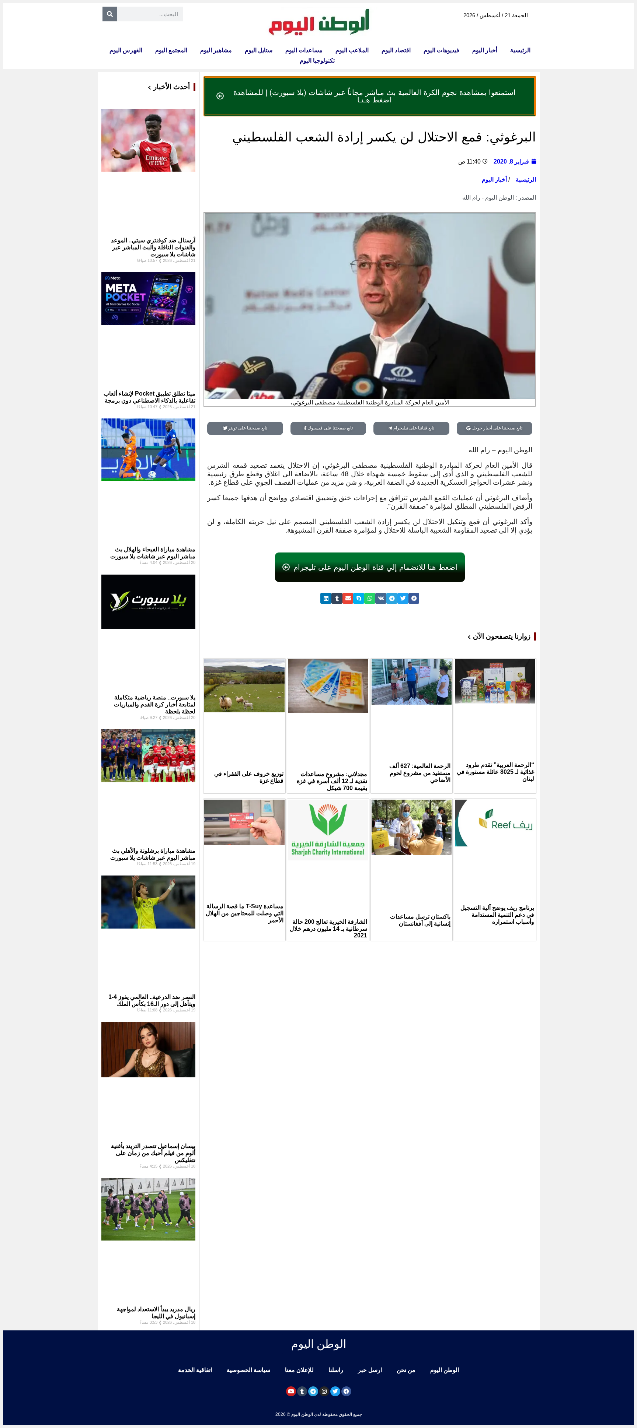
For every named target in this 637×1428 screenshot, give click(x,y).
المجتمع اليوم (171, 50)
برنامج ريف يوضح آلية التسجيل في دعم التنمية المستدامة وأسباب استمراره (497, 915)
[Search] (109, 14)
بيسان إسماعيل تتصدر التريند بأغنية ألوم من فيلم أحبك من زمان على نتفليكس (153, 1153)
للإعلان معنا (299, 1370)
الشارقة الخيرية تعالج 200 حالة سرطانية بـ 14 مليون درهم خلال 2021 (328, 928)
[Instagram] (324, 1391)
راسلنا (335, 1370)
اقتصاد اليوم (396, 50)
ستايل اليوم (258, 50)
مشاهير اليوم (216, 50)
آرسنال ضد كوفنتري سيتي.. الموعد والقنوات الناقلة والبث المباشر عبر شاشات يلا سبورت (153, 247)
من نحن (406, 1370)
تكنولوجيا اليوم (317, 60)
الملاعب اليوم (352, 50)
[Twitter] (335, 1391)
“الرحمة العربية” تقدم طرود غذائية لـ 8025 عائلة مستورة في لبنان (495, 772)
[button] (414, 598)
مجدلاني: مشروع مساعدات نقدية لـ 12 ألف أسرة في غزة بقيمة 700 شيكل (332, 781)
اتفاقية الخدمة (195, 1370)
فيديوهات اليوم (441, 50)
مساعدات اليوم (304, 50)
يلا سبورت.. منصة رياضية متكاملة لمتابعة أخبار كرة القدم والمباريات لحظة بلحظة (154, 704)
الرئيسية (520, 50)
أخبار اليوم (484, 50)
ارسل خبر (370, 1370)
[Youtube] (291, 1391)
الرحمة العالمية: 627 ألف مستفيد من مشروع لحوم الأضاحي (419, 773)
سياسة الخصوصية (248, 1370)
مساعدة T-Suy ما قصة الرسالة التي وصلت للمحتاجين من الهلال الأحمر (244, 913)
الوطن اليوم (444, 1370)
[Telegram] (313, 1391)
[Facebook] (346, 1391)
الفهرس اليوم (125, 50)
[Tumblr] (302, 1391)
